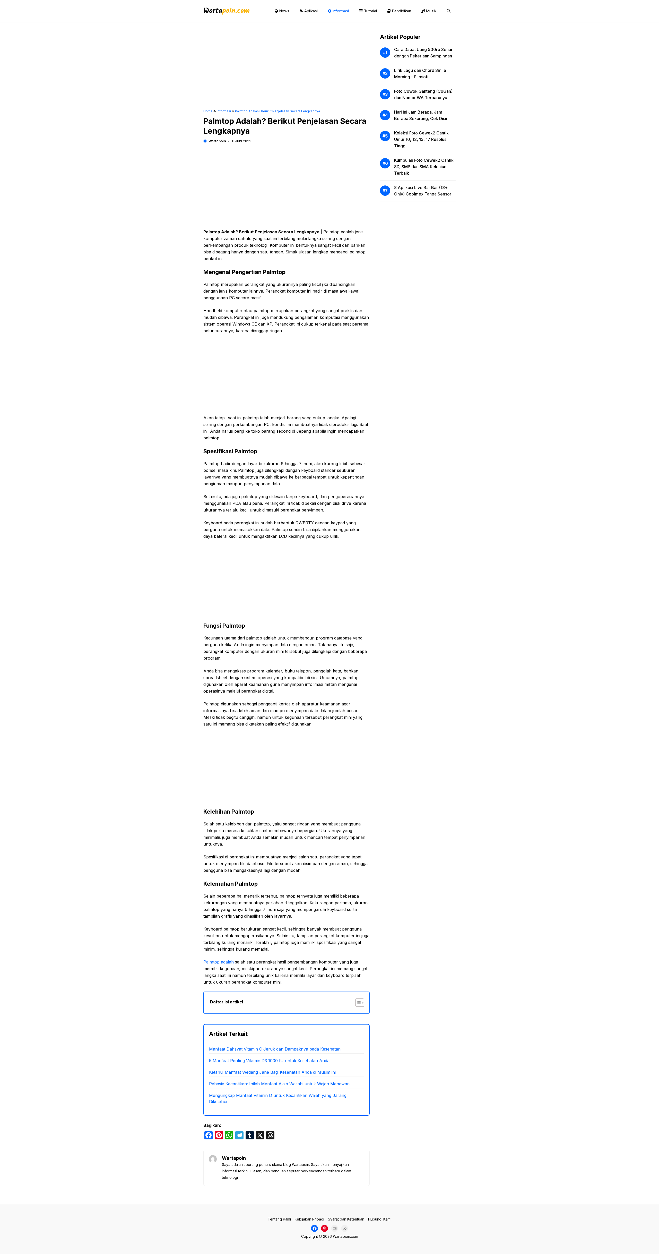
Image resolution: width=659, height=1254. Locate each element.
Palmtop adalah (218, 962)
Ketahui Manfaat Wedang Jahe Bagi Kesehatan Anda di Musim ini (272, 1072)
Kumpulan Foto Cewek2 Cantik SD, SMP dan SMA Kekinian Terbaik (424, 167)
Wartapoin (217, 141)
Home (208, 111)
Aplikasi (310, 10)
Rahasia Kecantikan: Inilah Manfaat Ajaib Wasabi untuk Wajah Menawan (279, 1083)
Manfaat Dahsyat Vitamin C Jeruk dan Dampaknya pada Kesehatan (275, 1049)
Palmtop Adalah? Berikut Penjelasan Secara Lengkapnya (277, 111)
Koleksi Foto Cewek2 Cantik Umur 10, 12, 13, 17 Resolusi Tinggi (421, 139)
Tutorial (370, 10)
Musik (430, 10)
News (283, 10)
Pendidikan (401, 10)
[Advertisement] (286, 71)
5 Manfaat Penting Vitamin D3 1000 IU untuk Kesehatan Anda (269, 1060)
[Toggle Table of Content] (357, 1002)
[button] (448, 11)
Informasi (340, 10)
